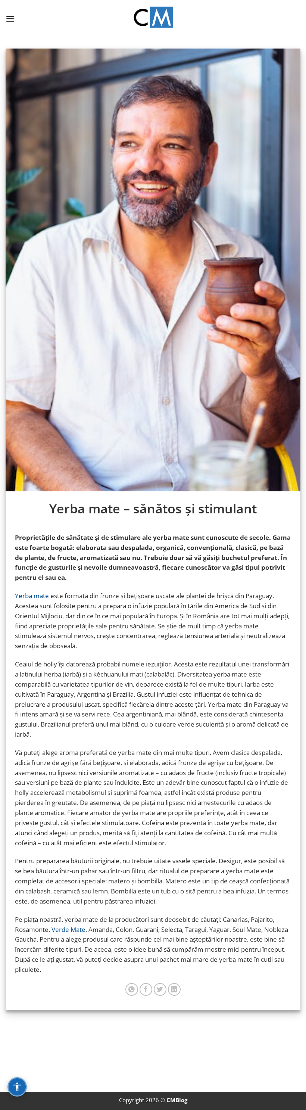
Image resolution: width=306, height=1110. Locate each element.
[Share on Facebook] (146, 989)
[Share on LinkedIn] (174, 989)
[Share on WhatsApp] (131, 989)
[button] (10, 18)
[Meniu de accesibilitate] (17, 1087)
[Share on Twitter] (160, 989)
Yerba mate (32, 595)
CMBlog (176, 1100)
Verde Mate (68, 929)
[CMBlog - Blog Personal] (153, 18)
